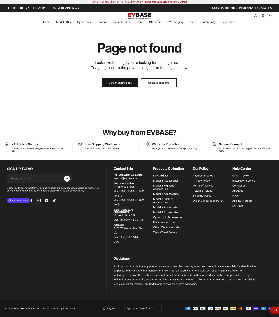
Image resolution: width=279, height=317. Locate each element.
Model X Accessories (166, 207)
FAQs (235, 195)
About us (237, 190)
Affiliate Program (242, 200)
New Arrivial (160, 175)
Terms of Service (203, 185)
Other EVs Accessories (167, 227)
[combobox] (41, 8)
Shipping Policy (202, 195)
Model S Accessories (165, 212)
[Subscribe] (67, 179)
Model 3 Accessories (165, 180)
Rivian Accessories (164, 222)
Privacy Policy (201, 180)
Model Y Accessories (166, 193)
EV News (237, 205)
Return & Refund (202, 190)
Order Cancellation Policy (208, 200)
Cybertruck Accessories (167, 217)
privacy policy (77, 190)
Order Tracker (241, 175)
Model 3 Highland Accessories (163, 187)
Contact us (238, 185)
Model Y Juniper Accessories (163, 200)
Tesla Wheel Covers (165, 232)
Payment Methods (204, 175)
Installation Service (243, 180)
